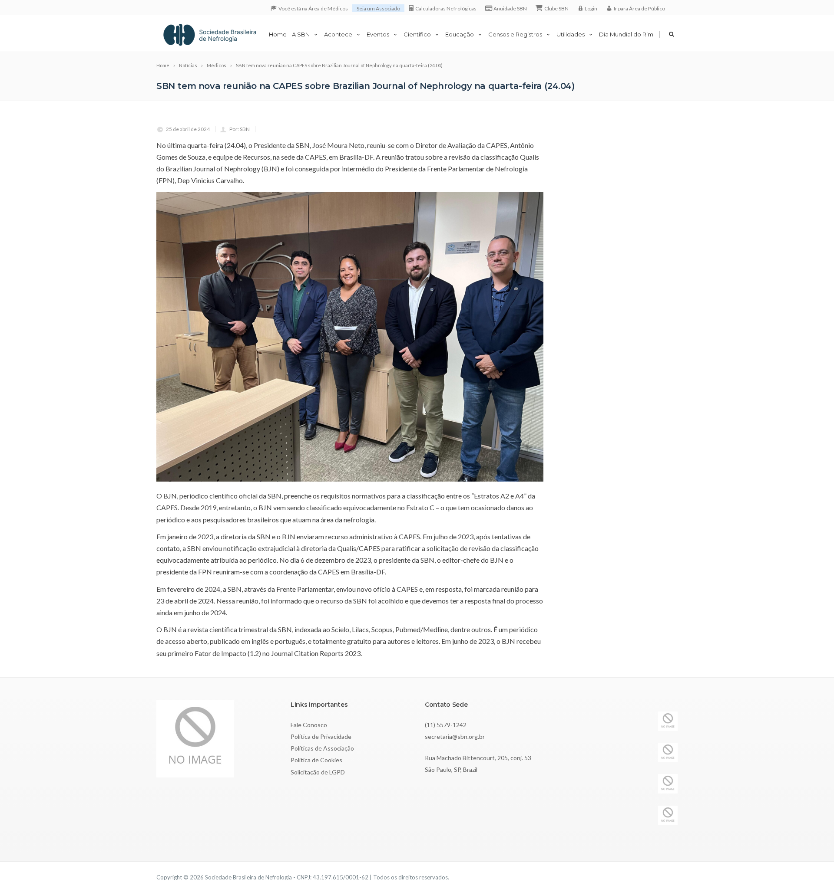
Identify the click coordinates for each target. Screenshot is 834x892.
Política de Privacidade (321, 736)
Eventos (378, 34)
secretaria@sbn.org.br (455, 736)
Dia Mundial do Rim (626, 34)
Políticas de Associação (322, 748)
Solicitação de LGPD (318, 772)
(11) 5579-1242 (446, 724)
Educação (459, 34)
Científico (417, 34)
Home (278, 34)
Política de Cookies (316, 760)
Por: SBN (239, 129)
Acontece (338, 34)
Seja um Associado (378, 8)
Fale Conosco (309, 724)
